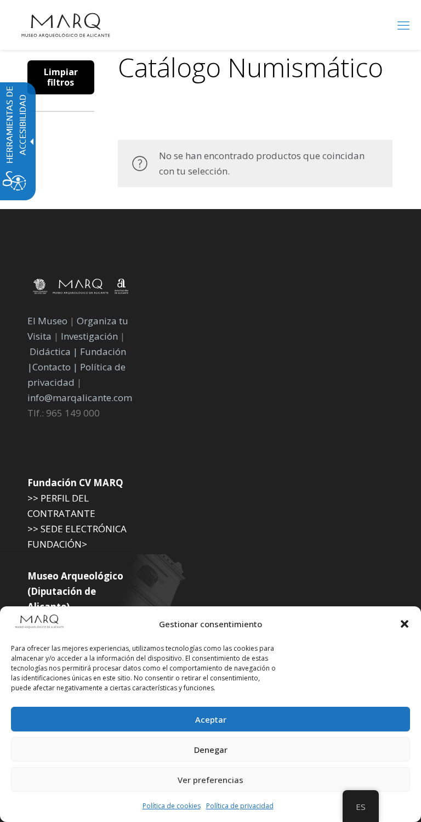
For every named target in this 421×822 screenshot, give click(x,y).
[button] (404, 623)
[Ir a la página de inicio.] (66, 24)
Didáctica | (55, 351)
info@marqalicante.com (79, 397)
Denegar (210, 749)
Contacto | (55, 367)
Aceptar (210, 719)
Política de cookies (172, 805)
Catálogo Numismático (250, 67)
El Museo (47, 320)
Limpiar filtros (61, 77)
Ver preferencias (210, 779)
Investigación (89, 336)
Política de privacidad (240, 805)
